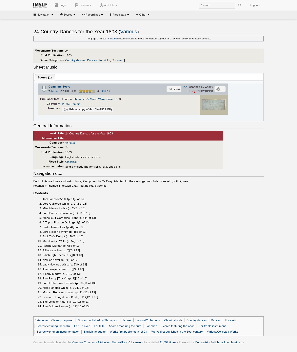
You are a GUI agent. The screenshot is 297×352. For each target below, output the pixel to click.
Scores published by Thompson (98, 320)
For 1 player (82, 326)
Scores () (45, 77)
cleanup (114, 38)
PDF (186, 86)
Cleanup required (62, 320)
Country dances (75, 60)
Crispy (191, 91)
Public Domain (71, 104)
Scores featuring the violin (53, 326)
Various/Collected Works (222, 331)
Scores (126, 320)
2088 (103, 91)
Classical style (173, 320)
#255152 (53, 91)
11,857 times (168, 342)
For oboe (151, 326)
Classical (71, 161)
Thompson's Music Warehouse (93, 99)
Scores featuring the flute (125, 326)
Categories (41, 320)
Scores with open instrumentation (58, 331)
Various (128, 31)
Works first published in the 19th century (177, 331)
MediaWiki (201, 342)
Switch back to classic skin (227, 342)
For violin (104, 60)
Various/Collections (148, 320)
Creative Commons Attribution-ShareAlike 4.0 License (106, 342)
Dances (92, 60)
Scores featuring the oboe (178, 326)
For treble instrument (212, 326)
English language (95, 331)
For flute (99, 326)
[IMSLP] (41, 5)
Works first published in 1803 (128, 331)
